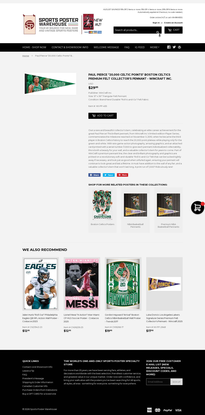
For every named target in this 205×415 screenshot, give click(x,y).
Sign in (156, 23)
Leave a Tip (28, 370)
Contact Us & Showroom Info (37, 367)
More (154, 47)
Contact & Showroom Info (70, 47)
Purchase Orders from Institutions (39, 390)
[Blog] (179, 47)
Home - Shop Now (34, 47)
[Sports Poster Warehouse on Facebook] (169, 47)
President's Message (33, 378)
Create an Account (173, 23)
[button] (138, 36)
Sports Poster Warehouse (43, 409)
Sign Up (176, 382)
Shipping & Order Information (37, 382)
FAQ (126, 47)
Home (25, 55)
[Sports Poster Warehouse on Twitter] (174, 47)
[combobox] (138, 30)
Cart (175, 29)
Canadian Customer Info (35, 386)
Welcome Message (106, 47)
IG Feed (140, 47)
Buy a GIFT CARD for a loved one (39, 393)
